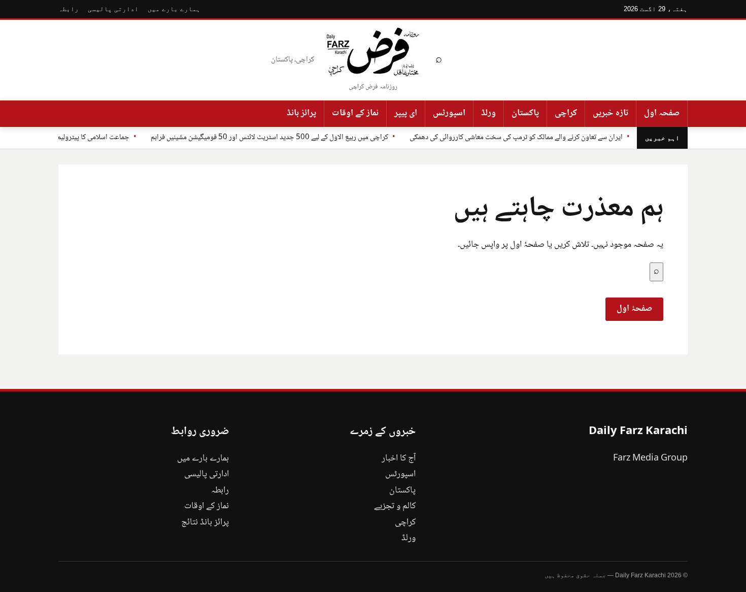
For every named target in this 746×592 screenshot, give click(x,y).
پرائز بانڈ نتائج (205, 522)
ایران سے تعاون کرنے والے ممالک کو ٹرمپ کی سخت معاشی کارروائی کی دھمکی (516, 137)
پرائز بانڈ (301, 113)
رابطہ (68, 9)
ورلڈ (488, 113)
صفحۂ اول (634, 308)
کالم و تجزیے (395, 506)
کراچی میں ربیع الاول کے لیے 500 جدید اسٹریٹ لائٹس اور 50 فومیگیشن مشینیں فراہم (269, 137)
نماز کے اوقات (355, 113)
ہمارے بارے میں (174, 9)
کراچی (566, 113)
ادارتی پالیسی (113, 9)
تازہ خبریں (610, 113)
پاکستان (525, 113)
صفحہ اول (662, 113)
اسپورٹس (449, 113)
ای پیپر (405, 113)
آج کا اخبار (399, 458)
